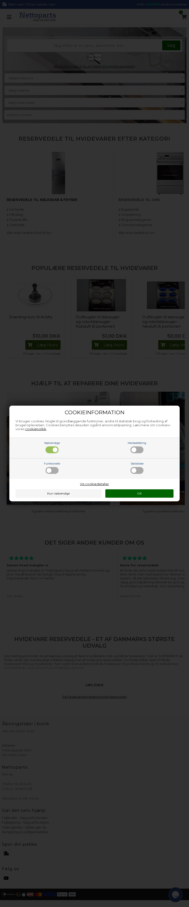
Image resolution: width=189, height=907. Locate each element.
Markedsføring (137, 443)
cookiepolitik (35, 429)
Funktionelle (52, 463)
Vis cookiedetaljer (94, 484)
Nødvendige (52, 443)
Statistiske (137, 463)
